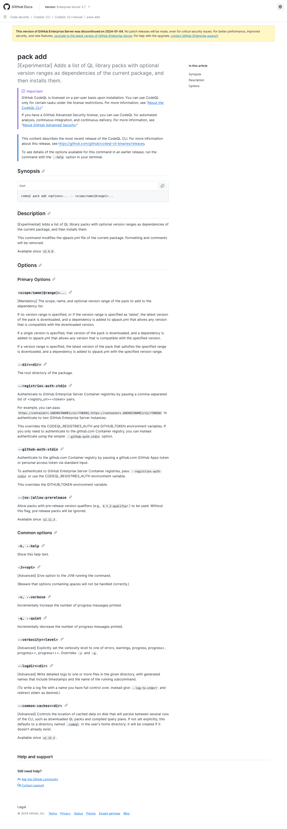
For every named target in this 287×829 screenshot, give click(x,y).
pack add (93, 17)
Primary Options (33, 279)
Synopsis (28, 171)
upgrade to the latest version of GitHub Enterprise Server (93, 36)
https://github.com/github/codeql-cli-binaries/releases (101, 143)
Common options (34, 532)
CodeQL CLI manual (68, 17)
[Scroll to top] (278, 820)
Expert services (109, 813)
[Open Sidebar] (5, 16)
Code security (19, 17)
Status (78, 813)
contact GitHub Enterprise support (194, 36)
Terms (53, 813)
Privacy (65, 813)
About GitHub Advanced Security (49, 125)
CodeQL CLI (42, 17)
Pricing (91, 813)
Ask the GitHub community (40, 779)
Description (31, 213)
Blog (127, 813)
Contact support (33, 785)
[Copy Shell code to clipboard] (162, 186)
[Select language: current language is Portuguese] (280, 6)
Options (27, 265)
